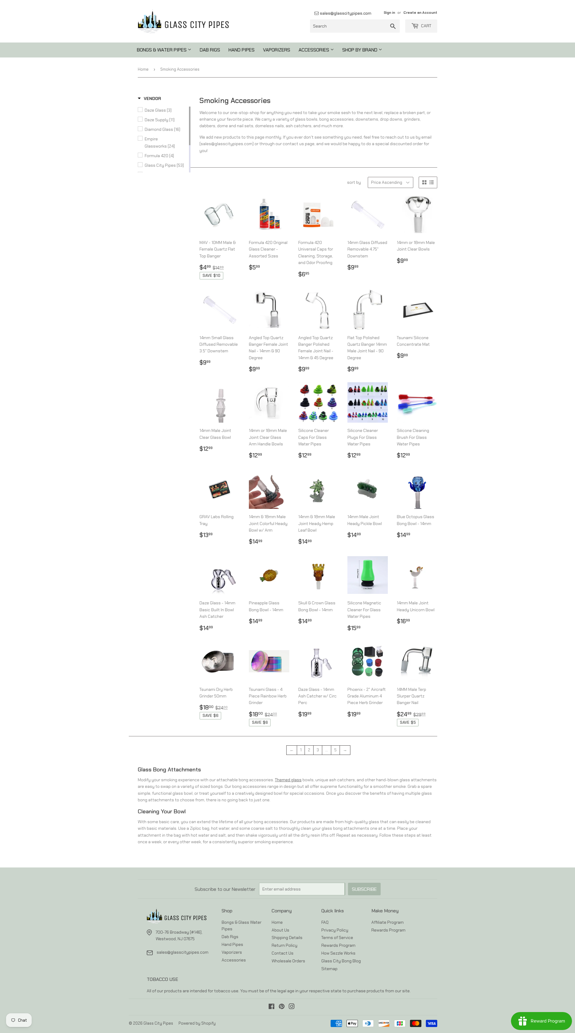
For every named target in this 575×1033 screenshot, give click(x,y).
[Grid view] (424, 182)
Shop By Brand (360, 50)
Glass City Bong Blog (341, 961)
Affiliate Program (387, 922)
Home (143, 69)
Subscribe (364, 889)
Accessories (314, 50)
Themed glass (288, 779)
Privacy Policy (334, 930)
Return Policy (284, 945)
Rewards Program (338, 945)
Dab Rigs (210, 50)
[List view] (431, 182)
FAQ (325, 922)
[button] (149, 98)
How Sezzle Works (338, 953)
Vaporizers (276, 50)
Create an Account (420, 12)
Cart (425, 25)
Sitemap (329, 968)
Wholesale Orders (288, 961)
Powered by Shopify (197, 1023)
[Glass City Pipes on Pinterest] (282, 1007)
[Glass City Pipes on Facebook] (271, 1007)
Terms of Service (337, 937)
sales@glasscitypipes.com (345, 13)
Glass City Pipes (158, 1023)
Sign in (389, 12)
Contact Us (282, 953)
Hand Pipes (242, 50)
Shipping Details (287, 937)
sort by (354, 182)
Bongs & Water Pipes (162, 50)
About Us (280, 930)
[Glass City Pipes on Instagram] (292, 1007)
